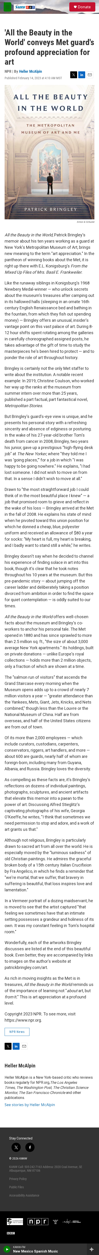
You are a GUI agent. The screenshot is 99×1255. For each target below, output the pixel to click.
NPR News (17, 1032)
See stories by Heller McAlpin (30, 1104)
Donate (84, 7)
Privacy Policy (18, 1179)
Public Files (16, 1187)
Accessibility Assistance (24, 1195)
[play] (7, 1249)
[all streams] (93, 1249)
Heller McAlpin (30, 71)
